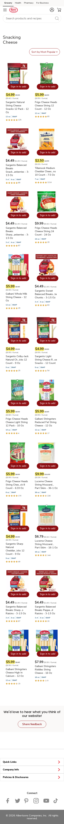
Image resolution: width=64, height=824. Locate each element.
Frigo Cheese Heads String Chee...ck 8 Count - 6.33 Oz (17, 485)
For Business (42, 2)
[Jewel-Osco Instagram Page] (36, 800)
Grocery (8, 2)
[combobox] (32, 18)
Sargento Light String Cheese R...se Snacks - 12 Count (46, 360)
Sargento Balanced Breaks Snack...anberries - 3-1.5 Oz (17, 170)
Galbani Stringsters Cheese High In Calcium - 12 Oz (16, 673)
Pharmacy (28, 2)
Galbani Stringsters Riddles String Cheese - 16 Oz (45, 670)
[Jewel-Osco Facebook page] (8, 800)
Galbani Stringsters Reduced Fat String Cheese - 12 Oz (45, 422)
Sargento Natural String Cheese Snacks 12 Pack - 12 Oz (17, 107)
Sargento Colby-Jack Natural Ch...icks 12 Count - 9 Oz (17, 360)
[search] (57, 18)
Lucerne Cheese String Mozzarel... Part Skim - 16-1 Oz (46, 544)
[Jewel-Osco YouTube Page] (46, 800)
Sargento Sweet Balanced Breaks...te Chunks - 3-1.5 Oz (46, 294)
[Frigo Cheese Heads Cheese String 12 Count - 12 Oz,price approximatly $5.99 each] (46, 90)
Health (18, 2)
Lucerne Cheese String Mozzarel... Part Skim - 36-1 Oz (46, 485)
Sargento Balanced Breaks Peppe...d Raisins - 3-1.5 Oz (45, 610)
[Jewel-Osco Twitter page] (17, 800)
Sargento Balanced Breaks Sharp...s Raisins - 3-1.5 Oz (16, 610)
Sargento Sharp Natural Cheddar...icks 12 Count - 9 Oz (15, 549)
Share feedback (32, 724)
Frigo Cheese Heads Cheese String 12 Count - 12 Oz (46, 106)
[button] (51, 10)
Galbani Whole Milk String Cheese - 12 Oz (16, 297)
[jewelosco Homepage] (13, 10)
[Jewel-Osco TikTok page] (56, 800)
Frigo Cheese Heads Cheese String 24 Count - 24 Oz (46, 231)
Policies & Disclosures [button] (15, 777)
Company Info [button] (11, 769)
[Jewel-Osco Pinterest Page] (26, 800)
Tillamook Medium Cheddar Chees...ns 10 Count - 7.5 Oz (45, 171)
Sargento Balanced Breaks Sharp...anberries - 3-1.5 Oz (17, 233)
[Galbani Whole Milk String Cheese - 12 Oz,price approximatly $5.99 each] (17, 282)
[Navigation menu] (5, 9)
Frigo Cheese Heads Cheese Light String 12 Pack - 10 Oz (17, 422)
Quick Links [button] (10, 762)
